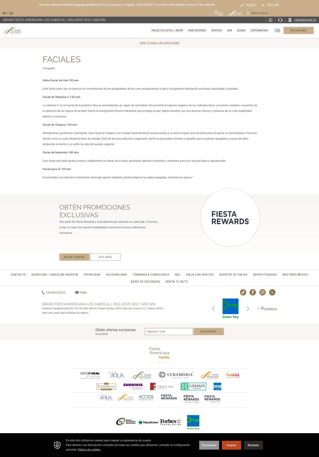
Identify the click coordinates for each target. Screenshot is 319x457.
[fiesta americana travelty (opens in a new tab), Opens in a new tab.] (159, 353)
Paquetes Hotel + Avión (167, 32)
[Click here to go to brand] (171, 422)
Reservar (299, 30)
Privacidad (92, 274)
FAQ (177, 274)
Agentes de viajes (233, 274)
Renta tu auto (177, 281)
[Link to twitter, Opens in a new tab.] (272, 292)
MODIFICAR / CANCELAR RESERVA (55, 274)
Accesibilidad (116, 274)
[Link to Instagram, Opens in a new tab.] (262, 292)
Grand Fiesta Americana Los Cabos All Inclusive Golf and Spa (54, 20)
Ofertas (216, 30)
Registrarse (74, 257)
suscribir (208, 331)
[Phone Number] (280, 20)
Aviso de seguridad (145, 281)
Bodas (241, 30)
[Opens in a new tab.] (269, 308)
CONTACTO (18, 274)
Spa (229, 30)
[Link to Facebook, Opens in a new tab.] (253, 292)
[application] (159, 445)
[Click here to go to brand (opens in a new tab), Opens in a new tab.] (90, 375)
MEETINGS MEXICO (295, 274)
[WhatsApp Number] (270, 20)
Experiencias (259, 30)
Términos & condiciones (151, 274)
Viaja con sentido (200, 274)
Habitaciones (197, 30)
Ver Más (105, 257)
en (11, 13)
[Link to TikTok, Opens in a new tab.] (243, 292)
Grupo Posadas (265, 274)
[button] (213, 308)
